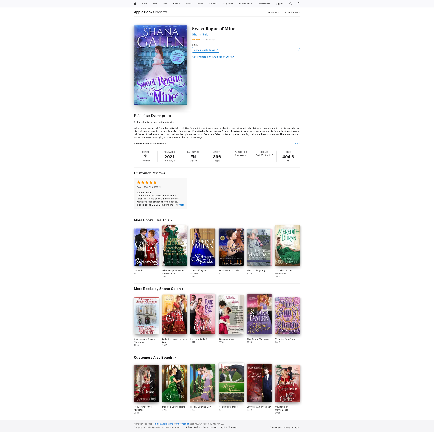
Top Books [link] (273, 12)
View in (204, 50)
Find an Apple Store (163, 424)
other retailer (182, 424)
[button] (290, 3)
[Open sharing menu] (299, 50)
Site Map (232, 427)
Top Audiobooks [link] (291, 12)
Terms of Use (209, 427)
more (297, 143)
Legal (222, 427)
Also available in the (212, 57)
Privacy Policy (193, 427)
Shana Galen (201, 34)
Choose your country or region (285, 427)
